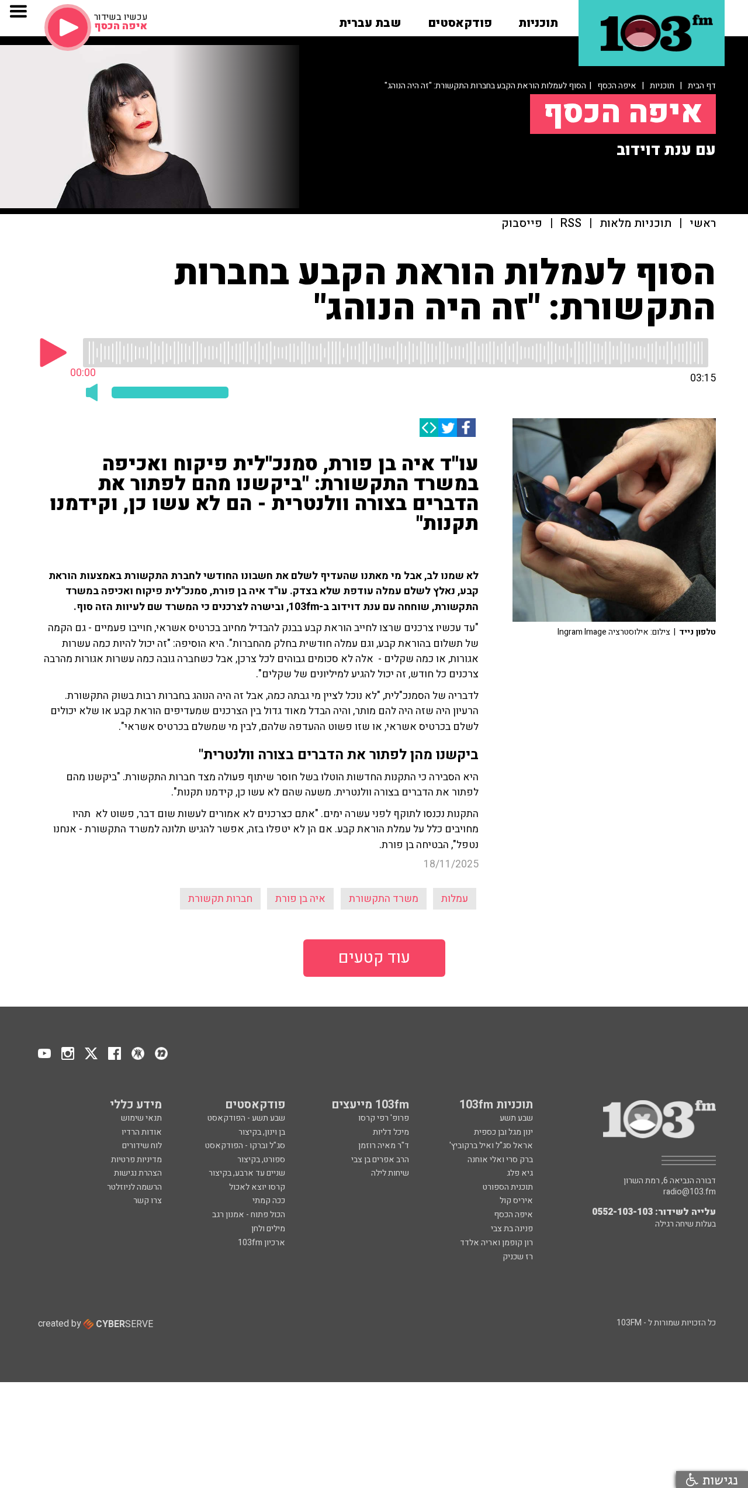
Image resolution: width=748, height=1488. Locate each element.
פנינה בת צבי (512, 1228)
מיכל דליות (391, 1132)
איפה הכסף (616, 86)
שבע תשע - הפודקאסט (246, 1118)
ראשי (703, 224)
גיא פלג (520, 1173)
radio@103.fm (689, 1192)
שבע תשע (516, 1118)
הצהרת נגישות (138, 1173)
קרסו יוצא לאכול (257, 1187)
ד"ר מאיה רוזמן (383, 1145)
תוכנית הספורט (508, 1187)
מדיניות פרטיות (136, 1159)
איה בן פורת (300, 898)
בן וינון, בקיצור (261, 1132)
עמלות (454, 898)
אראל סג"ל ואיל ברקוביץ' (491, 1145)
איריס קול (516, 1200)
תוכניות (662, 86)
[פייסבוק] (466, 427)
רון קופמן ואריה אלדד (496, 1242)
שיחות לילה (390, 1173)
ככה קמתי (268, 1200)
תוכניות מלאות (635, 224)
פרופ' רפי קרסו (383, 1118)
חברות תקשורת (220, 898)
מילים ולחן (268, 1228)
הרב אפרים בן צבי (380, 1159)
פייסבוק (521, 224)
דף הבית (702, 86)
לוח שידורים (142, 1145)
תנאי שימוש (141, 1118)
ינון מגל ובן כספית (503, 1132)
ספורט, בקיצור (261, 1159)
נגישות (718, 1479)
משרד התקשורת (383, 898)
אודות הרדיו (142, 1132)
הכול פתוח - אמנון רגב (248, 1214)
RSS (570, 224)
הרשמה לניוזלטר (134, 1187)
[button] (538, 19)
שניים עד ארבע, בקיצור (247, 1173)
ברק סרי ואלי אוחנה (500, 1159)
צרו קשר (147, 1200)
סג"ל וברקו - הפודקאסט (245, 1145)
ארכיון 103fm (261, 1242)
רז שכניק (518, 1256)
